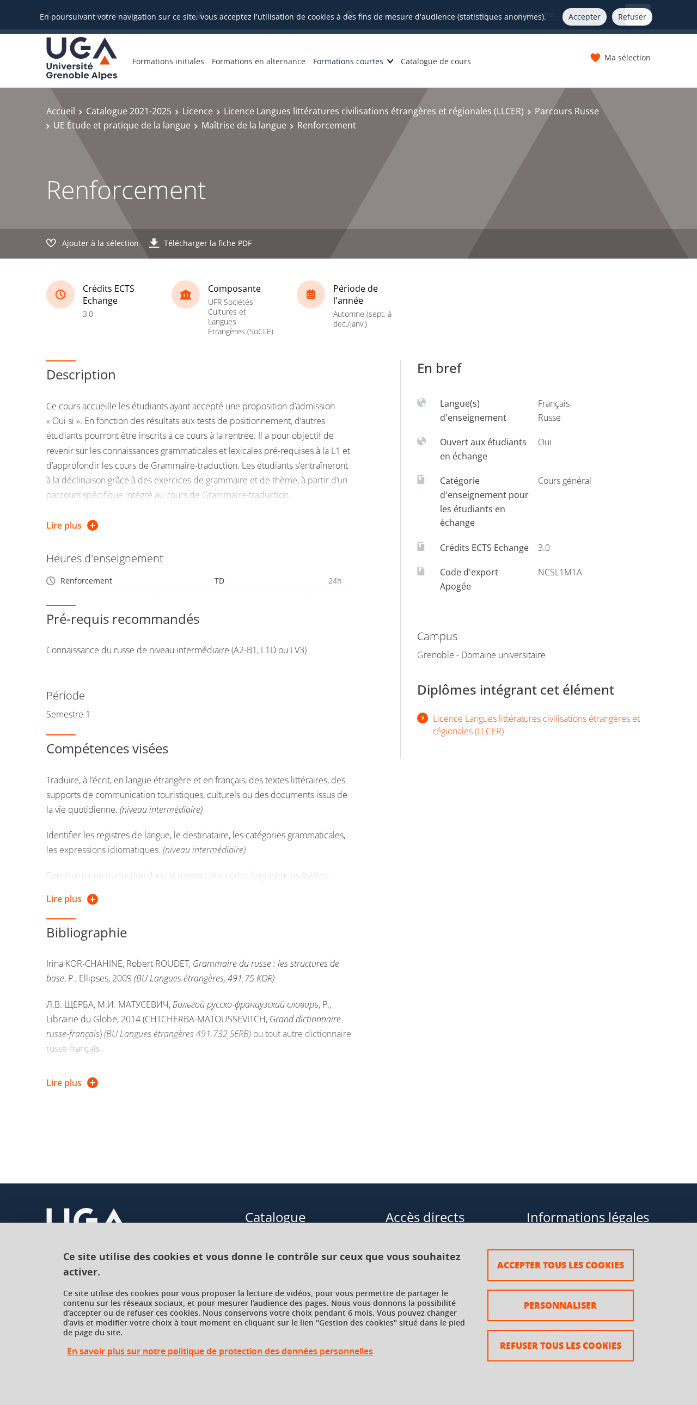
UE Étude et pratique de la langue (122, 125)
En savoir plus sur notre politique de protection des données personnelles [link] (220, 1351)
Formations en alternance (258, 61)
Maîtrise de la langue (243, 125)
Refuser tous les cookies (560, 1345)
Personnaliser (560, 1305)
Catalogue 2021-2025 (129, 111)
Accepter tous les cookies (560, 1265)
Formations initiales (168, 61)
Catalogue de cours (436, 61)
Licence (197, 111)
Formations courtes (348, 61)
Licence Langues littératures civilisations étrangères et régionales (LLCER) (374, 111)
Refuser (632, 16)
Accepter (584, 16)
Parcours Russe (567, 111)
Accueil (60, 111)
